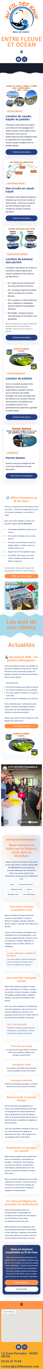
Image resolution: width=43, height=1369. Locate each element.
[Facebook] (18, 59)
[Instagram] (24, 59)
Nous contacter (21, 1282)
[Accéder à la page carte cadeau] (21, 595)
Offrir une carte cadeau (21, 576)
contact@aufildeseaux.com (20, 1366)
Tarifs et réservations (22, 152)
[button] (21, 52)
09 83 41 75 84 (11, 1361)
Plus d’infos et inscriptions (22, 476)
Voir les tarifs (21, 1289)
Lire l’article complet (21, 726)
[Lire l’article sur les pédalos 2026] (21, 743)
